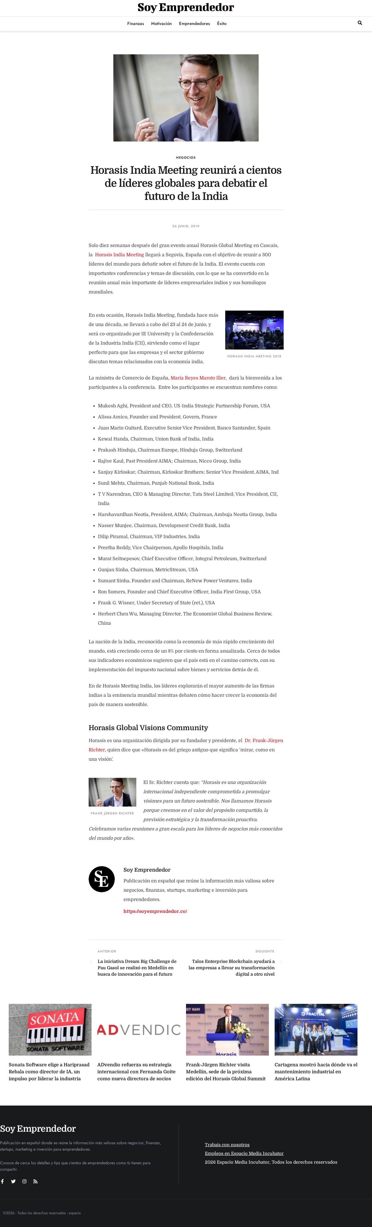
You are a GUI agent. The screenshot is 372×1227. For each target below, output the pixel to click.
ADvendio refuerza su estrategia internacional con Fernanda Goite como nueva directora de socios (136, 1071)
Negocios (186, 157)
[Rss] (35, 1181)
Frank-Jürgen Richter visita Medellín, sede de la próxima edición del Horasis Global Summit (226, 1071)
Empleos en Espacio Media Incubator (244, 1153)
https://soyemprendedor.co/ (155, 911)
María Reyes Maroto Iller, (199, 378)
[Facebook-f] (2, 1181)
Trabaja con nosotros (227, 1144)
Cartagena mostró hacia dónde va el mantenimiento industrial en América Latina (316, 1071)
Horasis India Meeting (119, 254)
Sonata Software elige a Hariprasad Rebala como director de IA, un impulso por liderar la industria (49, 1071)
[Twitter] (13, 1181)
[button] (360, 23)
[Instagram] (24, 1181)
